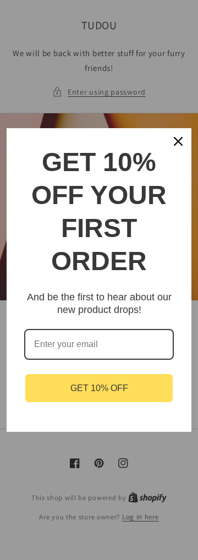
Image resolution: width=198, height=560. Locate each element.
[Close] (178, 141)
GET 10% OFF (99, 388)
